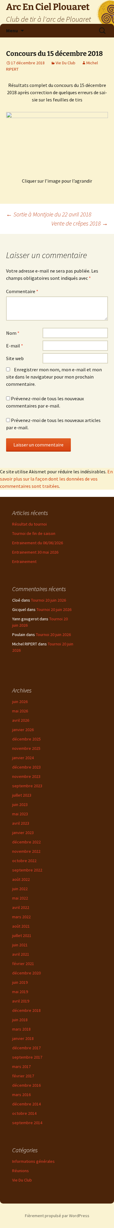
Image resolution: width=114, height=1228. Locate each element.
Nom (12, 333)
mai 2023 (20, 814)
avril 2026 (20, 720)
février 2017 (23, 1076)
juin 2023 (20, 804)
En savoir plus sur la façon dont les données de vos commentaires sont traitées (56, 478)
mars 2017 (21, 1066)
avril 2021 (20, 954)
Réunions (20, 1170)
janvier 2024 (23, 757)
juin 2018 (20, 1019)
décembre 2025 (26, 739)
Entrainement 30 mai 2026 (35, 552)
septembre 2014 (27, 1122)
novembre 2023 (26, 776)
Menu (12, 30)
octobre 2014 (24, 1113)
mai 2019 (20, 991)
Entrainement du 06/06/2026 (37, 542)
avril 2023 (20, 823)
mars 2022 (21, 916)
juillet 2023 (21, 795)
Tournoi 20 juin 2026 (48, 600)
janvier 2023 (23, 832)
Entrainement (24, 561)
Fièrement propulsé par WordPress (57, 1215)
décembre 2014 (26, 1104)
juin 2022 (20, 888)
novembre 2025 (26, 748)
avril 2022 (20, 907)
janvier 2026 (23, 729)
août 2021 (21, 926)
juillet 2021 (21, 935)
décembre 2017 (26, 1048)
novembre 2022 (26, 851)
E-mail (14, 346)
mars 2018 (21, 1029)
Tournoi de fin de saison (33, 533)
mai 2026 (20, 711)
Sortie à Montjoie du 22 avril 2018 (48, 214)
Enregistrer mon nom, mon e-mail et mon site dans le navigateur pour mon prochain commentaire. (54, 376)
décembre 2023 (26, 767)
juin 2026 (20, 701)
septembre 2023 (27, 785)
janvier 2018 (23, 1038)
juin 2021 (20, 945)
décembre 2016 (26, 1085)
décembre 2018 (26, 1010)
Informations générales (33, 1161)
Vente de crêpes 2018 (79, 223)
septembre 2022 (27, 870)
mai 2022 (20, 898)
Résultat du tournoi (29, 524)
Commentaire (22, 291)
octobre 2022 (24, 860)
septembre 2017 (27, 1057)
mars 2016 (21, 1094)
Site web (15, 358)
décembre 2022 (26, 842)
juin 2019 (20, 982)
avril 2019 (20, 1001)
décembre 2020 (26, 973)
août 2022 (21, 879)
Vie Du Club (65, 63)
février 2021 (23, 963)
